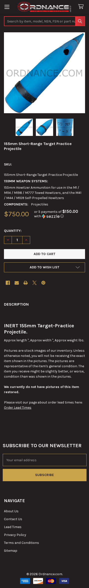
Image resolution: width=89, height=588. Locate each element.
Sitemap (10, 551)
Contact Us (13, 519)
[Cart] (82, 6)
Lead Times (13, 527)
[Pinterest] (43, 283)
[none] (44, 72)
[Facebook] (8, 283)
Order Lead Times (17, 407)
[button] (59, 214)
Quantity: (13, 231)
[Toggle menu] (7, 7)
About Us (11, 511)
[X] (34, 283)
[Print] (25, 283)
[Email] (17, 283)
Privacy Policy (15, 535)
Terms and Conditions (21, 543)
